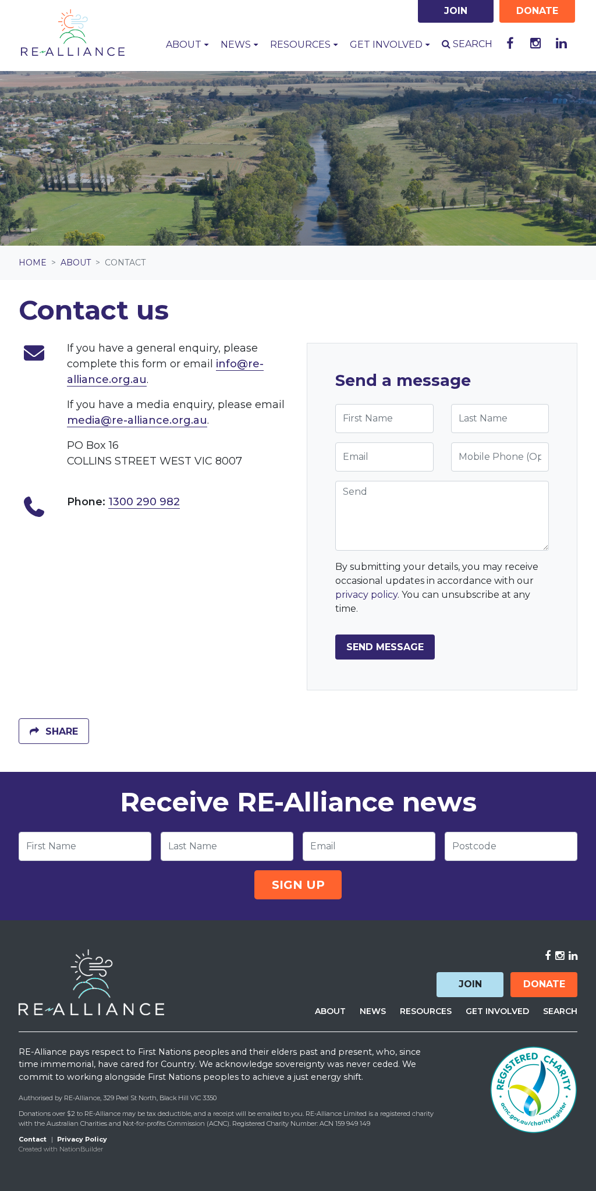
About (76, 262)
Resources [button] (301, 44)
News (373, 1011)
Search (471, 43)
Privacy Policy (82, 1139)
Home (33, 262)
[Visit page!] (510, 43)
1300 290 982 (144, 501)
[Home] (73, 32)
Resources (426, 1011)
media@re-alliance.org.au (137, 420)
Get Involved (497, 1011)
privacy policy (366, 594)
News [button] (237, 44)
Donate (544, 984)
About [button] (190, 44)
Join (470, 984)
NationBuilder (81, 1149)
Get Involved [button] (387, 44)
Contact (33, 1139)
